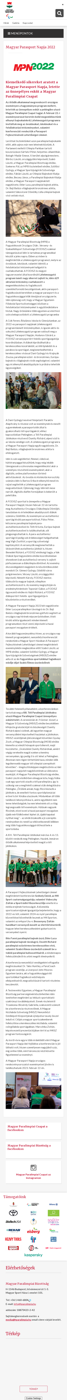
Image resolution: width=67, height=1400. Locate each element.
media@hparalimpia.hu (18, 1319)
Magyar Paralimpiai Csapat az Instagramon (33, 1176)
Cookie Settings (33, 1398)
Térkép (33, 1389)
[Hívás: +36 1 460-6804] (29, 1300)
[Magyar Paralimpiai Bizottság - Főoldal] (9, 10)
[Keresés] (59, 13)
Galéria (15, 22)
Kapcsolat (28, 22)
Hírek (6, 22)
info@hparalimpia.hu (25, 1304)
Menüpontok (21, 33)
